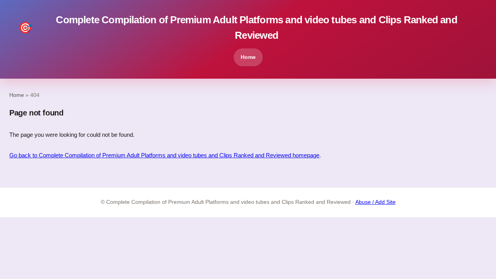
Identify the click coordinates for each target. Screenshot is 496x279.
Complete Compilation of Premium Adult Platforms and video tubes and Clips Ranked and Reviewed (238, 27)
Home (248, 57)
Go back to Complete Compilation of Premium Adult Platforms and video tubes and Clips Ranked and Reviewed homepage (164, 155)
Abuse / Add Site (375, 202)
